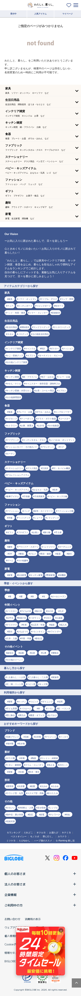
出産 (33, 652)
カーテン (11, 453)
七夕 (62, 610)
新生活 (39, 638)
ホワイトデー (55, 631)
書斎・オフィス (37, 715)
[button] (40, 90)
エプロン (62, 390)
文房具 (45, 468)
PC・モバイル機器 (61, 468)
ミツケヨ (10, 840)
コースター (65, 418)
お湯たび (53, 832)
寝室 (10, 701)
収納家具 (56, 312)
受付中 (13, 13)
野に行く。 (48, 836)
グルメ (33, 553)
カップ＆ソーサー (63, 411)
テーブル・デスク (48, 298)
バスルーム (26, 708)
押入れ (22, 715)
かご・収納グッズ (15, 355)
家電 (10, 574)
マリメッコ (51, 736)
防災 (31, 814)
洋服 (10, 517)
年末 (25, 624)
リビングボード (43, 305)
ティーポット (27, 418)
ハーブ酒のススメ (43, 840)
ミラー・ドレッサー (38, 312)
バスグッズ (23, 333)
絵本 (55, 489)
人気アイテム (40, 13)
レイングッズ (53, 517)
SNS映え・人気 (26, 807)
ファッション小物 (65, 510)
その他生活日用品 (40, 333)
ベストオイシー (19, 836)
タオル (10, 333)
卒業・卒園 (26, 638)
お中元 (10, 617)
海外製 (10, 743)
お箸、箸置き (27, 425)
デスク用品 (32, 468)
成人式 (63, 624)
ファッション (13, 510)
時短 (68, 814)
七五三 (48, 617)
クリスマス (12, 624)
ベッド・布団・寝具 (16, 312)
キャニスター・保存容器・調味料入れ (42, 383)
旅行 (70, 553)
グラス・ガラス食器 (46, 418)
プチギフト (23, 532)
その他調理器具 (14, 397)
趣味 (10, 546)
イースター (12, 610)
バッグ (27, 510)
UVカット (63, 764)
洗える (51, 764)
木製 (23, 758)
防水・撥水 (34, 771)
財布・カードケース (43, 510)
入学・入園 (12, 638)
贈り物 (47, 532)
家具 (10, 298)
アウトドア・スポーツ (28, 546)
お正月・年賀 (38, 624)
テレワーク (55, 814)
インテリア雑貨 (14, 348)
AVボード (59, 305)
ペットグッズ (24, 517)
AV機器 (62, 574)
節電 (42, 814)
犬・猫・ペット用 (15, 683)
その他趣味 (23, 560)
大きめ (44, 786)
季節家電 (51, 574)
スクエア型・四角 (35, 793)
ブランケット (48, 446)
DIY (10, 553)
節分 (10, 631)
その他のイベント (15, 659)
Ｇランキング (13, 832)
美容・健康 (45, 553)
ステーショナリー (15, 468)
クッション (68, 348)
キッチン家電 (36, 574)
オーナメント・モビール (50, 355)
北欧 (27, 736)
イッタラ (64, 736)
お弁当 (41, 425)
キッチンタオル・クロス (34, 439)
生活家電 (22, 574)
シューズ (38, 517)
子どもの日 (26, 610)
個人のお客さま (15, 873)
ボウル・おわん (43, 411)
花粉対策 (11, 821)
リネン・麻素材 (14, 764)
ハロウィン (35, 617)
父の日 (50, 610)
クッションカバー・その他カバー (22, 446)
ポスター (55, 348)
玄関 (60, 701)
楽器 (59, 553)
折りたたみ (53, 793)
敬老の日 (22, 617)
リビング (34, 701)
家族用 (55, 677)
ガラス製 (11, 758)
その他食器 (54, 425)
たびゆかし (24, 840)
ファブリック (13, 439)
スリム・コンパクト (34, 764)
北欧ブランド (13, 736)
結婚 (22, 652)
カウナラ (62, 836)
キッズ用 (43, 683)
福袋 (52, 624)
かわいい (11, 807)
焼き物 (21, 743)
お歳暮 (59, 617)
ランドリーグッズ (41, 327)
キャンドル (30, 348)
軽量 (33, 786)
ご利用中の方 (14, 905)
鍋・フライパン (30, 376)
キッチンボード (25, 305)
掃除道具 (25, 327)
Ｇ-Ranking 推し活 (65, 840)
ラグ (62, 446)
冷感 (22, 771)
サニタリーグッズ (62, 327)
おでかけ (53, 715)
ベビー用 (31, 683)
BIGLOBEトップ (14, 961)
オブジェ (31, 355)
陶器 (34, 758)
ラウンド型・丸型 (15, 793)
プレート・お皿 (25, 411)
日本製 (38, 736)
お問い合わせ (12, 919)
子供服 (27, 496)
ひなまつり (23, 631)
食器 (10, 411)
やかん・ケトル (14, 383)
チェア (10, 305)
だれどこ (28, 832)
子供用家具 (39, 496)
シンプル (54, 807)
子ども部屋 (12, 708)
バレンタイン (38, 631)
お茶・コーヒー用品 (44, 390)
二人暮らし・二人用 (38, 677)
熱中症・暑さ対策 (15, 814)
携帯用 (10, 786)
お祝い (36, 532)
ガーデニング (65, 546)
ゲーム (10, 560)
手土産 (58, 532)
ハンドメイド (49, 546)
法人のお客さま (15, 884)
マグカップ (12, 418)
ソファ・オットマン (27, 298)
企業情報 (11, 894)
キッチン (22, 701)
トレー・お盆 (64, 376)
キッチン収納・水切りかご (19, 390)
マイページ (67, 13)
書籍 (22, 553)
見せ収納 (41, 807)
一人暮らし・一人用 (16, 677)
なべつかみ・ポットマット (62, 439)
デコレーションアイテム (18, 474)
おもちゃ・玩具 (40, 489)
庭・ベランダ (64, 708)
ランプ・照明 (67, 298)
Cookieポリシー (14, 944)
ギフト (10, 532)
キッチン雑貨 (13, 376)
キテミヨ (66, 832)
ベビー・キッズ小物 (58, 496)
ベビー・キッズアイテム (18, 489)
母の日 (39, 610)
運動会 (55, 652)
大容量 (21, 786)
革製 (10, 771)
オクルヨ (41, 832)
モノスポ (34, 836)
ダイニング (47, 701)
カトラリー (12, 425)
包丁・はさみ (47, 376)
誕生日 (10, 652)
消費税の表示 (33, 919)
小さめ (55, 786)
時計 (43, 348)
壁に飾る (11, 715)
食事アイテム (13, 496)
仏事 (44, 652)
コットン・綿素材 (49, 758)
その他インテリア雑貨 (17, 362)
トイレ (50, 708)
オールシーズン (59, 596)
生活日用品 (12, 327)
